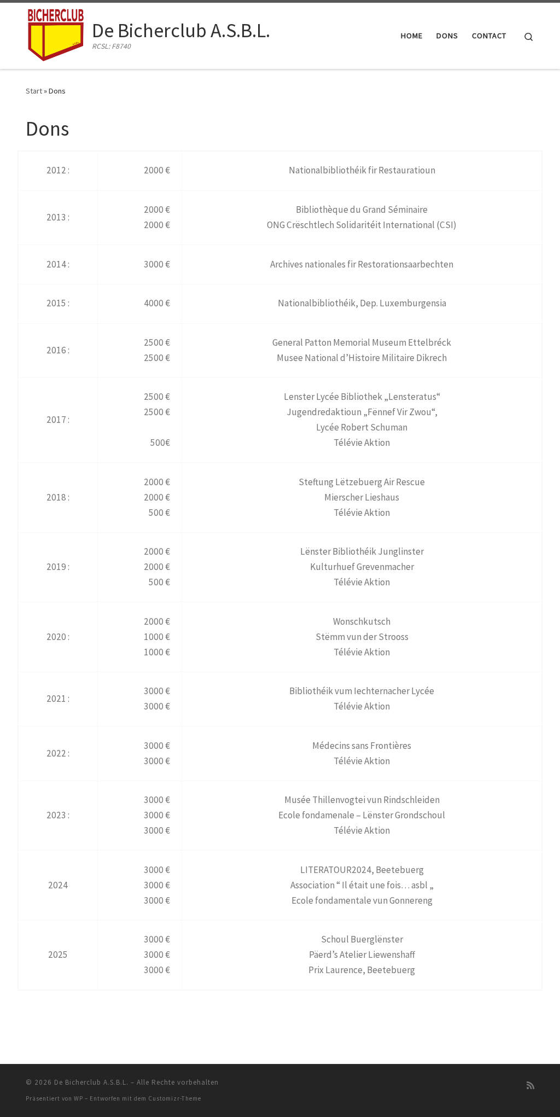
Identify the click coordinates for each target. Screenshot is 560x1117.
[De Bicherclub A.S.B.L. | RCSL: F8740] (57, 33)
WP (78, 1098)
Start (34, 91)
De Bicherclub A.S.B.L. (91, 1082)
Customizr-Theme (174, 1098)
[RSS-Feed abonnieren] (530, 1085)
